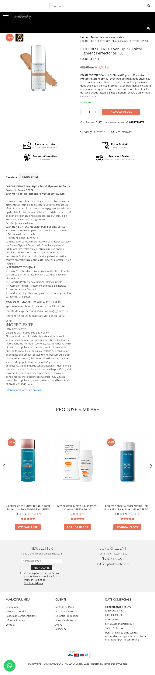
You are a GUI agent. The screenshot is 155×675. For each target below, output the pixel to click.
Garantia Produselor (66, 615)
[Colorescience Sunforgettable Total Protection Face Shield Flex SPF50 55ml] (28, 460)
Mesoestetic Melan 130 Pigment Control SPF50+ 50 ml (77, 507)
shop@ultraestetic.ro (115, 564)
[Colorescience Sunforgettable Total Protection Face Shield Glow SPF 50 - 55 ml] (127, 460)
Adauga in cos (121, 112)
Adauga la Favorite (94, 132)
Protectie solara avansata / (108, 37)
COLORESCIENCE (89, 59)
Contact (10, 624)
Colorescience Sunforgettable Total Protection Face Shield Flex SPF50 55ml (28, 507)
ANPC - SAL (61, 629)
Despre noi (12, 607)
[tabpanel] (39, 68)
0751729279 (115, 559)
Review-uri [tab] (30, 176)
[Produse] (6, 16)
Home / (85, 37)
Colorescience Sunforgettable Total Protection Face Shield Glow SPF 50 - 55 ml (127, 507)
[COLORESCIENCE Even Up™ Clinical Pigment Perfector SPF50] (39, 68)
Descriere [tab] (11, 177)
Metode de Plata (64, 607)
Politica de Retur (64, 611)
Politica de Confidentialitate (34, 581)
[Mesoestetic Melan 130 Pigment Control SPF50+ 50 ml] (77, 460)
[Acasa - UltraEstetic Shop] (22, 18)
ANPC (58, 624)
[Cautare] (148, 6)
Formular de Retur (65, 620)
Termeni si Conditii (16, 611)
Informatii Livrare (15, 620)
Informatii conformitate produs (23, 390)
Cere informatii (123, 132)
